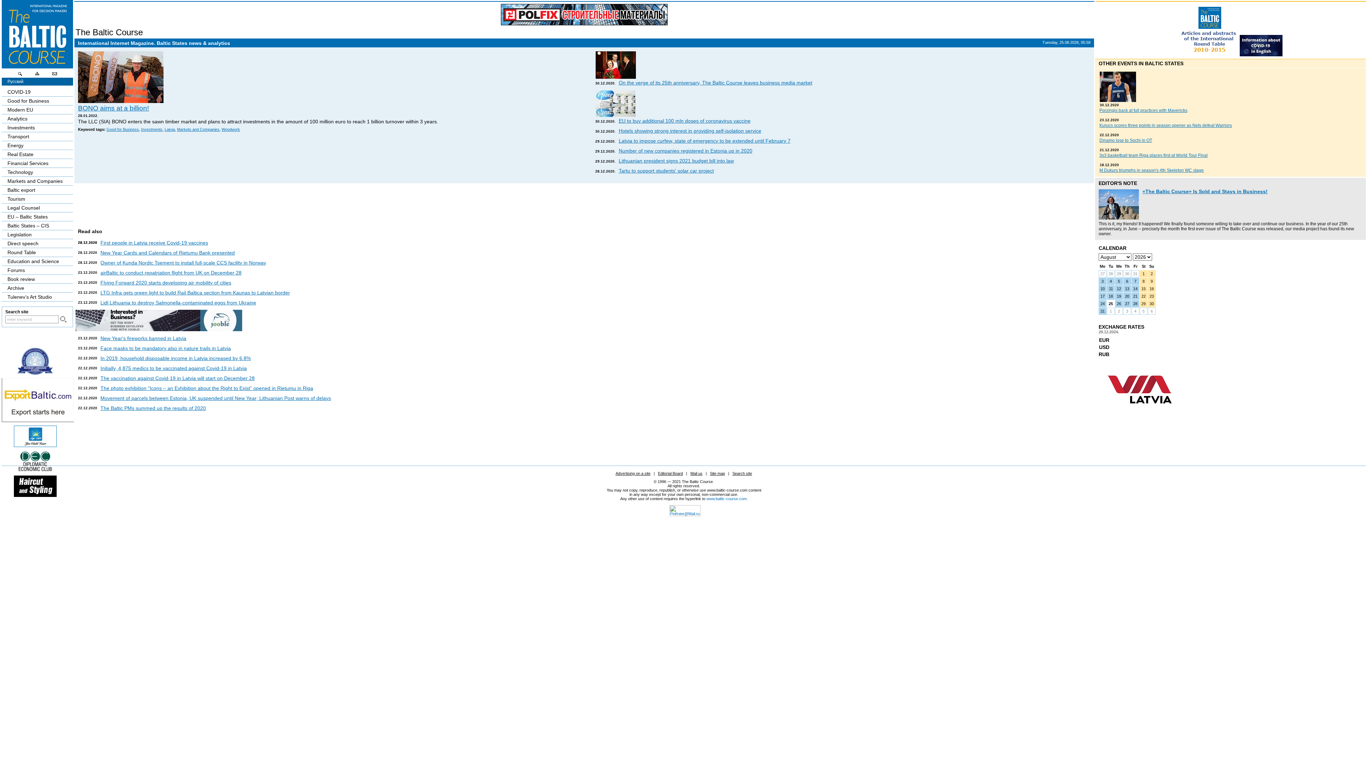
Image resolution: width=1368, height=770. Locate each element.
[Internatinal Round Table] (1209, 54)
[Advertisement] (583, 203)
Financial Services (27, 163)
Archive (15, 288)
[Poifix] (584, 14)
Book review (21, 279)
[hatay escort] (38, 420)
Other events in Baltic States (1141, 63)
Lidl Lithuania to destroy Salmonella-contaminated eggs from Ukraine (178, 303)
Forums (16, 270)
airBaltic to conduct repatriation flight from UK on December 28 (171, 273)
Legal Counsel (23, 208)
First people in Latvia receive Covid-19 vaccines (154, 243)
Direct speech (22, 243)
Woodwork (231, 129)
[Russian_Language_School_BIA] (35, 373)
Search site (742, 473)
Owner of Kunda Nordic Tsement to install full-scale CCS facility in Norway (183, 263)
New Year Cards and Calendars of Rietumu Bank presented (167, 253)
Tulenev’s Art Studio (29, 297)
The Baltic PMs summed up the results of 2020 (153, 408)
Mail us (696, 473)
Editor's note (1118, 183)
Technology (20, 172)
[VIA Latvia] (1140, 410)
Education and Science (33, 261)
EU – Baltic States (27, 217)
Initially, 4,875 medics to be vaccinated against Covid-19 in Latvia (173, 368)
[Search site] (20, 75)
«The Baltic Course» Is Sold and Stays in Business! (1205, 191)
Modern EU (20, 110)
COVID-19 (19, 92)
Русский (15, 81)
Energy (15, 145)
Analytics (17, 119)
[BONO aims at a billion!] (121, 101)
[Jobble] (159, 329)
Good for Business (123, 129)
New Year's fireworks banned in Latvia (143, 338)
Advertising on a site (633, 473)
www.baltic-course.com (726, 499)
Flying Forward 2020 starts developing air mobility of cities (165, 283)
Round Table (21, 252)
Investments (151, 129)
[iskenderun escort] (35, 495)
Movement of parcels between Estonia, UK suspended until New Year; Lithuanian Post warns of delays (215, 398)
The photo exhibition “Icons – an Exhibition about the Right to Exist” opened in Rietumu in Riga (206, 388)
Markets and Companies (198, 129)
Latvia (170, 129)
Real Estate (20, 154)
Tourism (16, 199)
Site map (717, 473)
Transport (18, 136)
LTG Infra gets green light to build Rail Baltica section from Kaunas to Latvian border (195, 293)
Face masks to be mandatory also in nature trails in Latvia (165, 348)
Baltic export (21, 190)
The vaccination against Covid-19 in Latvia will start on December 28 (177, 378)
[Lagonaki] (35, 445)
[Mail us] (54, 75)
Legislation (19, 234)
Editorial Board (670, 473)
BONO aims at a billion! (113, 108)
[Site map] (37, 75)
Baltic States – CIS (28, 226)
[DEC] (35, 470)
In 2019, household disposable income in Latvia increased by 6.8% (175, 358)
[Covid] (1261, 54)
